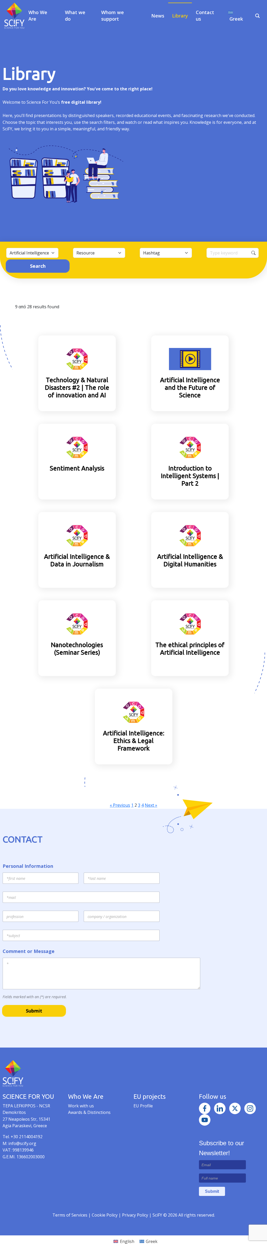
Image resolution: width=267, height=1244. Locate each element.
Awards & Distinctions (89, 1112)
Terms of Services (69, 1215)
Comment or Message (28, 951)
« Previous (120, 805)
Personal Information (28, 866)
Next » (151, 805)
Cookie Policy (105, 1215)
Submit (34, 1011)
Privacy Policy (135, 1215)
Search (38, 266)
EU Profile (143, 1106)
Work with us (81, 1106)
